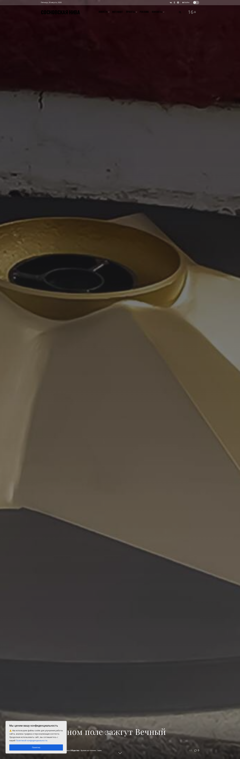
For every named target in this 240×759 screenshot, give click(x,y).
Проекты (130, 11)
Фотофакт (117, 11)
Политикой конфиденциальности (31, 740)
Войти (186, 2)
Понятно (36, 747)
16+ (192, 12)
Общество (74, 750)
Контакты (157, 11)
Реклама (144, 11)
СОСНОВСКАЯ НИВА (60, 12)
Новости (103, 11)
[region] (36, 737)
